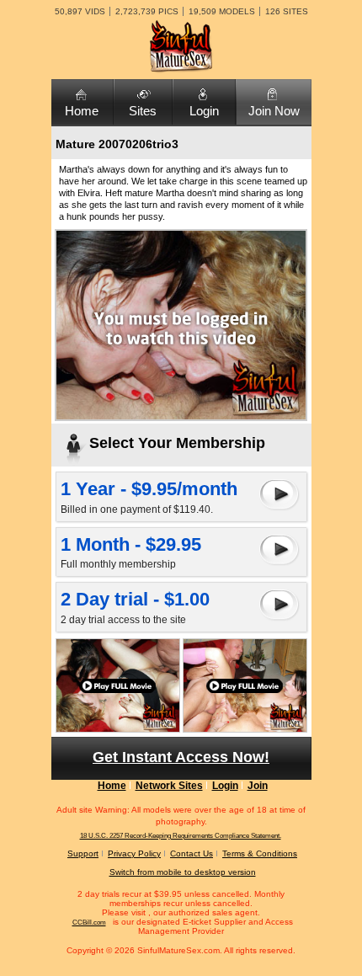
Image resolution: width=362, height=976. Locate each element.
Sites (143, 111)
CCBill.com (89, 922)
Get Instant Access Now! (181, 757)
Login (204, 111)
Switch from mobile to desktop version (182, 872)
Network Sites (169, 786)
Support (82, 853)
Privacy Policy (134, 853)
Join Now (274, 111)
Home (81, 111)
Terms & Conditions (259, 853)
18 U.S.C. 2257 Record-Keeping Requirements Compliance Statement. (180, 836)
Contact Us (191, 853)
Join (258, 786)
